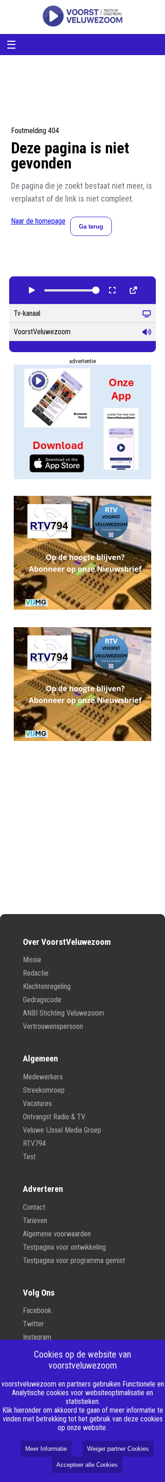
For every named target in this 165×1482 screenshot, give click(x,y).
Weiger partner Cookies (118, 1448)
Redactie (36, 973)
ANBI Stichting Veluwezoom (63, 1013)
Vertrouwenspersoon (53, 1026)
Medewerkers (43, 1076)
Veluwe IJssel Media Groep (62, 1130)
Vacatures (37, 1103)
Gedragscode (42, 999)
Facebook (37, 1310)
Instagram (37, 1337)
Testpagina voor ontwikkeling (64, 1247)
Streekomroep (44, 1090)
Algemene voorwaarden (57, 1233)
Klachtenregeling (47, 986)
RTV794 (34, 1143)
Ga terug (91, 226)
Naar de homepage (38, 221)
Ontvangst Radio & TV (54, 1116)
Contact (34, 1207)
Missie (32, 959)
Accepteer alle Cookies (87, 1464)
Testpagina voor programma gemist (74, 1260)
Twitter (33, 1323)
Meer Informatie (46, 1448)
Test (29, 1156)
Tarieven (35, 1220)
